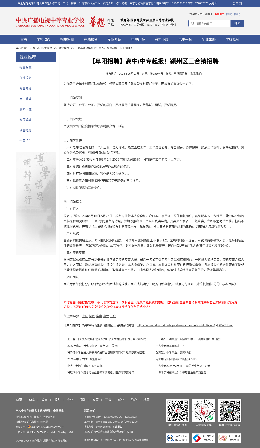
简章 (44, 400)
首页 (32, 48)
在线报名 (25, 78)
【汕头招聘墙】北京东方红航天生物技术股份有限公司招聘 (112, 339)
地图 (147, 400)
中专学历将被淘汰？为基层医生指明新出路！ (182, 372)
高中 (99, 316)
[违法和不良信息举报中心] (204, 442)
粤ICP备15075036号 (38, 432)
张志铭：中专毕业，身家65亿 (173, 352)
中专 (106, 316)
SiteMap (62, 432)
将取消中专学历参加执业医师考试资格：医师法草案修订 (100, 372)
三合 (113, 316)
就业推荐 (64, 48)
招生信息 (46, 48)
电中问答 (25, 99)
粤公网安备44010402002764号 (47, 427)
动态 (32, 400)
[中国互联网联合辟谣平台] (178, 442)
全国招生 (25, 140)
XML (53, 432)
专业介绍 (25, 88)
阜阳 (85, 316)
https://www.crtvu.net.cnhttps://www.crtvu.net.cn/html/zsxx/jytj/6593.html (185, 325)
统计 (71, 432)
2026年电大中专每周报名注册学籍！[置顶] (92, 345)
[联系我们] (196, 73)
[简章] (229, 14)
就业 (121, 400)
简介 (134, 400)
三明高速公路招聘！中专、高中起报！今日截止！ (195, 339)
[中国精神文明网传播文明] (229, 442)
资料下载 (25, 109)
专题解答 (25, 119)
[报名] (237, 14)
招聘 (92, 316)
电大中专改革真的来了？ (170, 345)
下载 (108, 400)
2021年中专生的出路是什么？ (85, 359)
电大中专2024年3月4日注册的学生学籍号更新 (183, 365)
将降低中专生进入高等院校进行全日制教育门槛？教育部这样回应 (106, 352)
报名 (57, 400)
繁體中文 (219, 14)
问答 (83, 400)
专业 (70, 400)
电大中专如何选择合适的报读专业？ (177, 359)
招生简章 (25, 67)
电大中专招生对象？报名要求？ (86, 365)
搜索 (237, 23)
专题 (96, 400)
